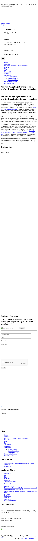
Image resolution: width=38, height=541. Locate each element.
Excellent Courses (9, 83)
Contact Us (7, 73)
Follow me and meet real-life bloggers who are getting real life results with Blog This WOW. (20, 488)
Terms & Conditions (10, 481)
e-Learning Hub (12, 76)
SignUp (22, 328)
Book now (7, 478)
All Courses (7, 75)
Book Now (7, 67)
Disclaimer (7, 480)
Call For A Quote (5, 23)
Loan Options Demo (10, 500)
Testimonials (7, 72)
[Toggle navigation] (3, 58)
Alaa (2, 537)
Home (6, 62)
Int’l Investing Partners (10, 81)
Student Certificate (13, 80)
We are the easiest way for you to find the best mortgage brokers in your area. (18, 132)
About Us (7, 64)
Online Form (7, 496)
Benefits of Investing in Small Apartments (15, 65)
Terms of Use (8, 485)
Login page (7, 494)
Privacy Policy (8, 483)
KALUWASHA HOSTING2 (29, 539)
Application (7, 499)
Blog (5, 69)
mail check (7, 497)
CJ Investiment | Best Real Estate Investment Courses (19, 463)
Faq (5, 70)
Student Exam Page (13, 78)
